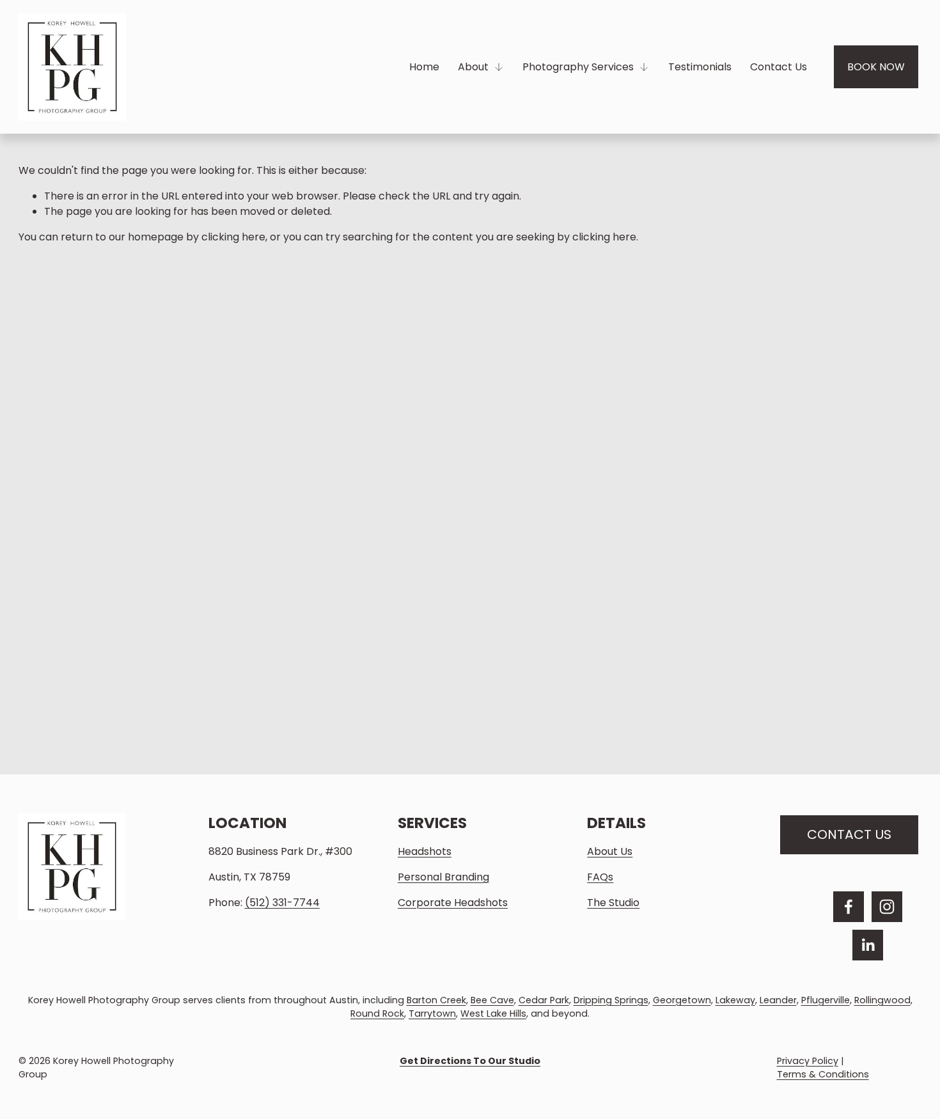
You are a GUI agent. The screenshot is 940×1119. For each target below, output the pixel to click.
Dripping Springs (611, 1000)
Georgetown (682, 1000)
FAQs (600, 877)
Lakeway (735, 1000)
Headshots (424, 851)
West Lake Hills (493, 1013)
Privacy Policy (807, 1060)
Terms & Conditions (823, 1074)
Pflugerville (825, 1000)
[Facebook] (848, 906)
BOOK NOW (876, 66)
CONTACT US (849, 834)
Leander (778, 1000)
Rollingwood (882, 1000)
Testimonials (700, 66)
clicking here (233, 237)
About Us (609, 851)
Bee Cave (492, 1000)
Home (424, 66)
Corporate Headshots (453, 902)
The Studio (613, 902)
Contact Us (778, 66)
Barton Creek (436, 1000)
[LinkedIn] (867, 945)
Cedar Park (544, 1000)
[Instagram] (887, 906)
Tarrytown (432, 1013)
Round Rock (377, 1013)
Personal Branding (443, 877)
